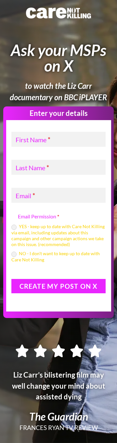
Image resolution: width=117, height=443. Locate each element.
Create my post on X (59, 286)
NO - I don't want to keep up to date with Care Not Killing (55, 256)
